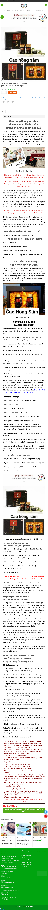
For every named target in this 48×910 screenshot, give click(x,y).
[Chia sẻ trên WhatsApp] (2, 102)
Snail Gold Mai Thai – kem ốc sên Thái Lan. (8, 838)
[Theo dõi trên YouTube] (7, 899)
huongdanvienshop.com (9, 882)
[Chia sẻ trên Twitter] (7, 102)
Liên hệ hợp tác (25, 866)
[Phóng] (2, 80)
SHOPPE (7, 894)
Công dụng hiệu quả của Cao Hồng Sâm (10, 97)
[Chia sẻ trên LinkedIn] (13, 102)
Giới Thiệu (24, 857)
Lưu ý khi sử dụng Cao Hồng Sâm (36, 97)
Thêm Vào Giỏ (12, 92)
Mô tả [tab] (3, 111)
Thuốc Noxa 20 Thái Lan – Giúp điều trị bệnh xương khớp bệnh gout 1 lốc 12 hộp (39, 838)
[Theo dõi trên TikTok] (4, 899)
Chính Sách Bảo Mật (26, 864)
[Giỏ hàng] (46, 5)
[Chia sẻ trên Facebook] (4, 102)
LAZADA (3, 894)
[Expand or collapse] (43, 116)
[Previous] (1, 835)
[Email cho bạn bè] (9, 102)
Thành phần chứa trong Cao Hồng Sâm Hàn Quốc (22, 99)
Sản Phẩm (15, 10)
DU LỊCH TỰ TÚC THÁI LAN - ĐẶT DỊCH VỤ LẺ (32, 10)
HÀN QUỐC (23, 95)
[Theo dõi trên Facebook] (2, 899)
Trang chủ (7, 10)
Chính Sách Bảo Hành (26, 862)
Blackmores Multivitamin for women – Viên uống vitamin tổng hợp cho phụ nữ (23, 838)
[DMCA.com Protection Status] (42, 873)
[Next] (47, 835)
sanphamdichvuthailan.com (7, 887)
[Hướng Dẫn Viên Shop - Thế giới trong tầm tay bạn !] (24, 5)
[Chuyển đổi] (4, 235)
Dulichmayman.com (14, 890)
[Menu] (2, 5)
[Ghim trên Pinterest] (11, 102)
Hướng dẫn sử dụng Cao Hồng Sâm (23, 97)
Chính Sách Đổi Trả (26, 860)
